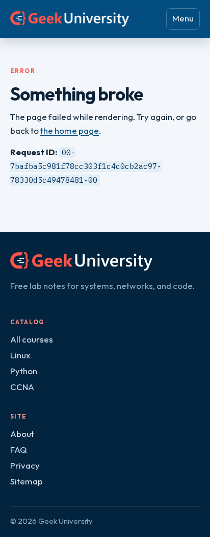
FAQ (18, 449)
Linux (20, 355)
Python (23, 370)
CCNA (22, 386)
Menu (183, 18)
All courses (31, 339)
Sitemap (26, 481)
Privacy (25, 465)
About (22, 433)
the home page (69, 130)
